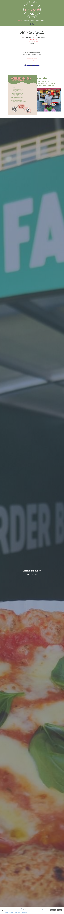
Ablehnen (59, 910)
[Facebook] (31, 24)
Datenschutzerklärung (8, 912)
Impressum (17, 912)
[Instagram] (33, 24)
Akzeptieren (53, 910)
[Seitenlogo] (32, 9)
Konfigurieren (24, 912)
